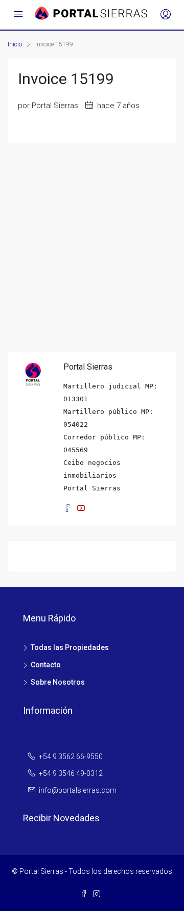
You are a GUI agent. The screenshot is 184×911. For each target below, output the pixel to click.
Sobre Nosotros (58, 682)
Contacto (46, 665)
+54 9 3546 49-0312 (71, 773)
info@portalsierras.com (78, 790)
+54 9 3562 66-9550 (71, 756)
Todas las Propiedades (70, 647)
